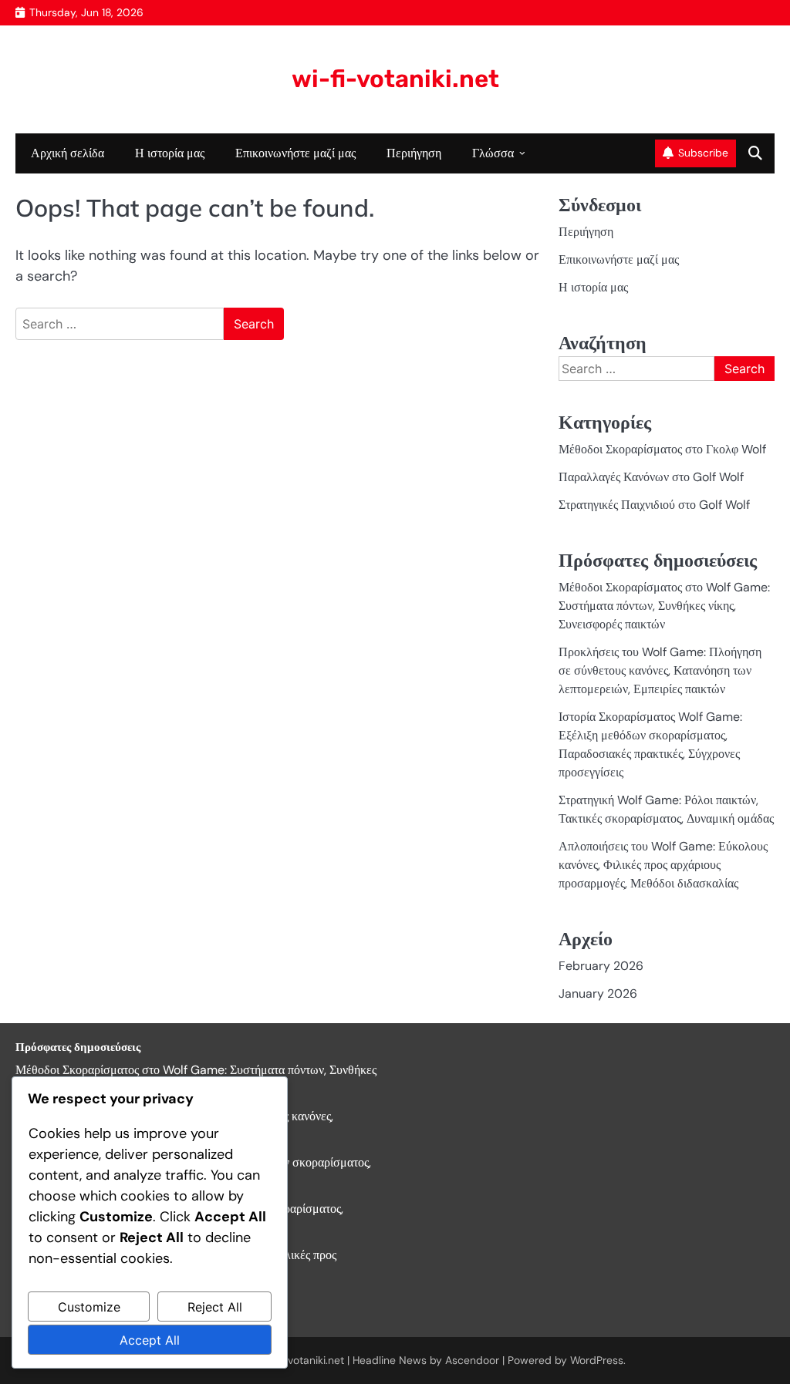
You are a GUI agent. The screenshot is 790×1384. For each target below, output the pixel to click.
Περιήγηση (414, 153)
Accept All (150, 1340)
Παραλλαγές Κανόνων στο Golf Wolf (651, 477)
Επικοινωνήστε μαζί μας (295, 153)
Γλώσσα (493, 153)
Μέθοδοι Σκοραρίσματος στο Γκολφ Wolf (662, 449)
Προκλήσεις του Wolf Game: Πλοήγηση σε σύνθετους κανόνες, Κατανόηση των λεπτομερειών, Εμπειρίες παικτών (660, 670)
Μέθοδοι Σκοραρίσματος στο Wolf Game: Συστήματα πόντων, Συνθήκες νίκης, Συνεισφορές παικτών (664, 605)
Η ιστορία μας (169, 153)
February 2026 (601, 966)
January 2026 (598, 993)
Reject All (214, 1307)
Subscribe (703, 153)
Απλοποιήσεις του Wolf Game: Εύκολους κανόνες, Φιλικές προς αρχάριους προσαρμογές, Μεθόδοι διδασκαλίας (663, 864)
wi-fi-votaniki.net (395, 79)
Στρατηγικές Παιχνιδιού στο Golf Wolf (654, 505)
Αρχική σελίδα (67, 153)
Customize (89, 1307)
